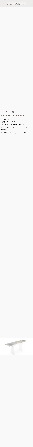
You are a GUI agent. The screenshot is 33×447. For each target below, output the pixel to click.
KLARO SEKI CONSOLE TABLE (13, 113)
